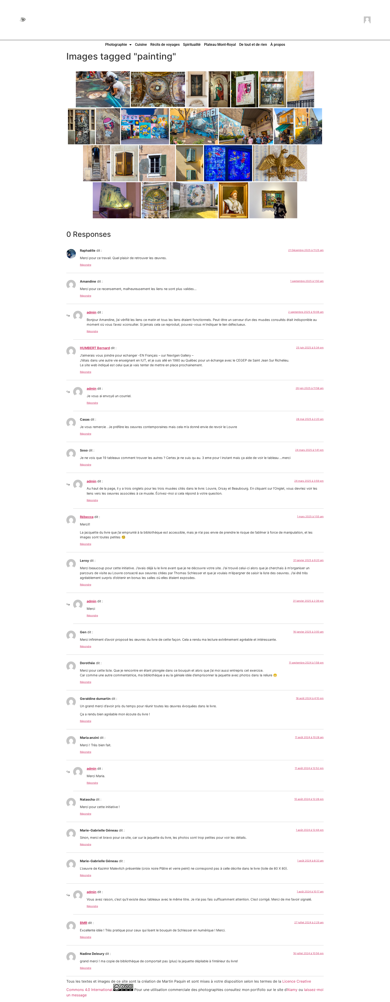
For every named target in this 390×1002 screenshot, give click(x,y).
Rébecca (86, 517)
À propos (277, 44)
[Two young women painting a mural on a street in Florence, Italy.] (103, 89)
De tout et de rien (253, 44)
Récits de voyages (165, 44)
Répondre (85, 264)
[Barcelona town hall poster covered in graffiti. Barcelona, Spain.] (244, 89)
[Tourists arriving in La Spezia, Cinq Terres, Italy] (246, 126)
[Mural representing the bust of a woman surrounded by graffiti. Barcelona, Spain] (81, 126)
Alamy (292, 989)
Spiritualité (192, 44)
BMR (83, 923)
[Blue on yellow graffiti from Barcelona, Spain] (300, 89)
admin (91, 312)
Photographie (116, 44)
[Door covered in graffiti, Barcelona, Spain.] (272, 89)
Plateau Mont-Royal (220, 44)
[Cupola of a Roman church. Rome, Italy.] (158, 89)
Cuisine (141, 44)
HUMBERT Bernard (95, 348)
